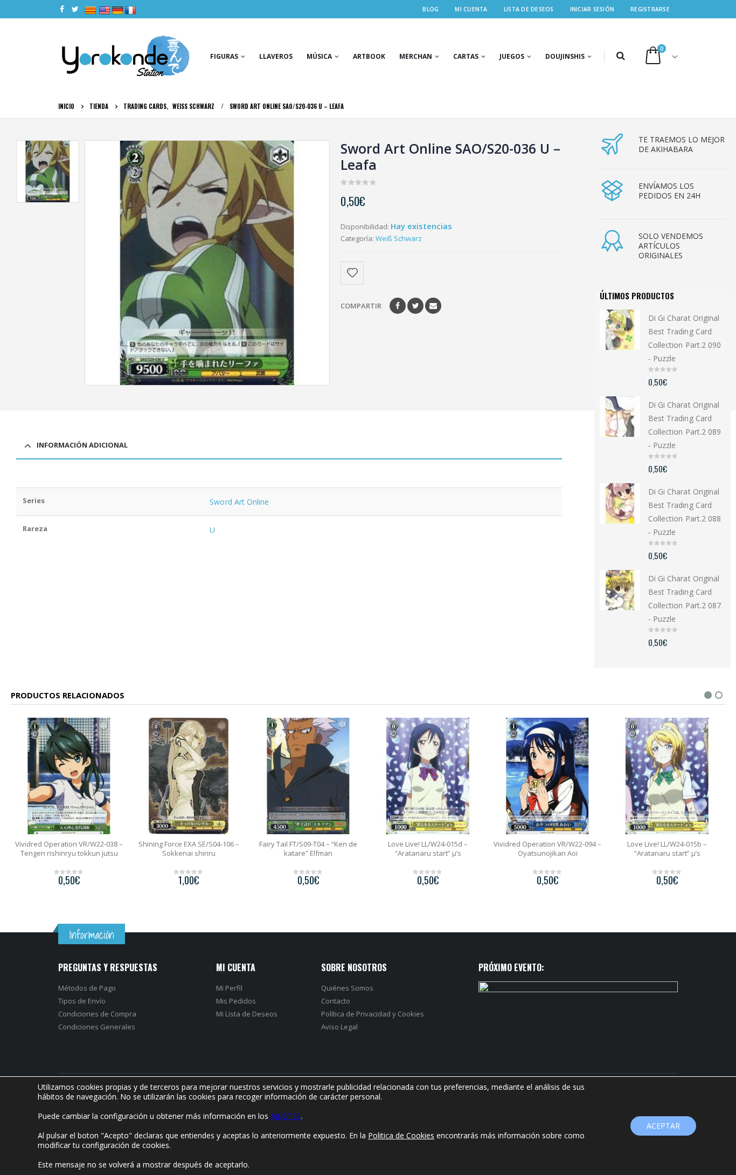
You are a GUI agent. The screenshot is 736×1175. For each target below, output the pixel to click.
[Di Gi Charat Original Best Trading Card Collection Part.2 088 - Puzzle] (620, 503)
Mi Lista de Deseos (246, 1014)
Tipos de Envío (82, 1001)
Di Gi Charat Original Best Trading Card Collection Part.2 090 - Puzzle (684, 338)
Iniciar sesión (592, 9)
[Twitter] (75, 9)
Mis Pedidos (236, 1001)
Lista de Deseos (529, 9)
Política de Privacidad (356, 1014)
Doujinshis (565, 56)
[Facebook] (62, 9)
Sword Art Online (239, 502)
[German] (113, 5)
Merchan (415, 56)
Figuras (224, 56)
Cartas (465, 56)
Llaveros (276, 56)
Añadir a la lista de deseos (353, 273)
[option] (47, 171)
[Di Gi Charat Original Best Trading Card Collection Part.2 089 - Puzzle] (620, 416)
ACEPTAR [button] (663, 1126)
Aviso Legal (339, 1027)
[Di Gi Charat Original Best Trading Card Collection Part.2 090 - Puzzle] (620, 330)
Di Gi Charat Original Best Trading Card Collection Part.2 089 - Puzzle (684, 425)
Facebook (398, 306)
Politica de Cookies (401, 1135)
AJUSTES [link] (285, 1116)
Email (433, 306)
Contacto (335, 1001)
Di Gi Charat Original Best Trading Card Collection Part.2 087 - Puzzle (684, 598)
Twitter (415, 306)
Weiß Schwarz (399, 238)
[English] (100, 5)
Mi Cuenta (471, 9)
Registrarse (650, 9)
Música (319, 56)
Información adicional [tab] (82, 445)
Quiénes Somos (347, 988)
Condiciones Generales (96, 1027)
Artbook (369, 56)
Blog (430, 9)
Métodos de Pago (87, 988)
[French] (126, 5)
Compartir (361, 306)
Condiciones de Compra (97, 1014)
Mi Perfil (229, 988)
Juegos (511, 56)
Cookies (411, 1014)
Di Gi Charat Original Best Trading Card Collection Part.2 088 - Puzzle (684, 512)
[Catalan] (89, 5)
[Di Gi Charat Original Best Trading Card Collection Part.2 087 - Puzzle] (620, 590)
